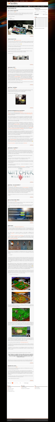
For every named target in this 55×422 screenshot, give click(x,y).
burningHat (43, 28)
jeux (29, 6)
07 (44, 20)
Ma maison (17, 40)
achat (44, 11)
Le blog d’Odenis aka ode (11, 391)
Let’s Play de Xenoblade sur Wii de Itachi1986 (26, 79)
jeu (35, 12)
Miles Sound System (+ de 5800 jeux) (19, 128)
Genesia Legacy (10, 225)
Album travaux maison (16, 1)
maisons (34, 6)
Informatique (25, 6)
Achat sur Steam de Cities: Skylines (13, 199)
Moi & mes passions (22, 1)
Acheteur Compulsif (24, 387)
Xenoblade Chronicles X (18, 76)
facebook (14, 238)
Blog (12, 6)
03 (39, 18)
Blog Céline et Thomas (11, 388)
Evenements (21, 6)
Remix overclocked (37, 388)
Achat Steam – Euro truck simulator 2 (14, 185)
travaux (37, 14)
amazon (35, 13)
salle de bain (45, 14)
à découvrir (9, 6)
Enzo (37, 13)
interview (11, 238)
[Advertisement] (41, 42)
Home (7, 1)
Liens (31, 6)
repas (36, 15)
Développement (16, 6)
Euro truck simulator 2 (25, 187)
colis (45, 11)
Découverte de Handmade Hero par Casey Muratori (16, 110)
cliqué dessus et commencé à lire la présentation (17, 235)
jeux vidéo (41, 14)
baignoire (42, 13)
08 (45, 20)
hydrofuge (36, 11)
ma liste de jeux (23, 166)
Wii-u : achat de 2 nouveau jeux (13, 10)
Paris (35, 15)
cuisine (45, 13)
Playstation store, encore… (12, 365)
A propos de (10, 1)
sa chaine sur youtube (13, 139)
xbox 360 (37, 10)
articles (9, 238)
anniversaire (38, 11)
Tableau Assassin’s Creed (12, 39)
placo (38, 13)
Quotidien (38, 6)
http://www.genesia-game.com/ (24, 342)
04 (40, 18)
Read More (31, 64)
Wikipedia (16, 238)
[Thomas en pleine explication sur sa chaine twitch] (21, 331)
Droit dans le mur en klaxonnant (25, 388)
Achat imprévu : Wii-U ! (11, 67)
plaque (39, 14)
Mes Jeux (27, 1)
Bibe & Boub (9, 387)
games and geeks (37, 387)
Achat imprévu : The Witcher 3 (13, 147)
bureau (40, 11)
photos (40, 13)
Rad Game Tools (12, 128)
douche (42, 11)
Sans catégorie (42, 6)
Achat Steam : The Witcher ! (12, 87)
